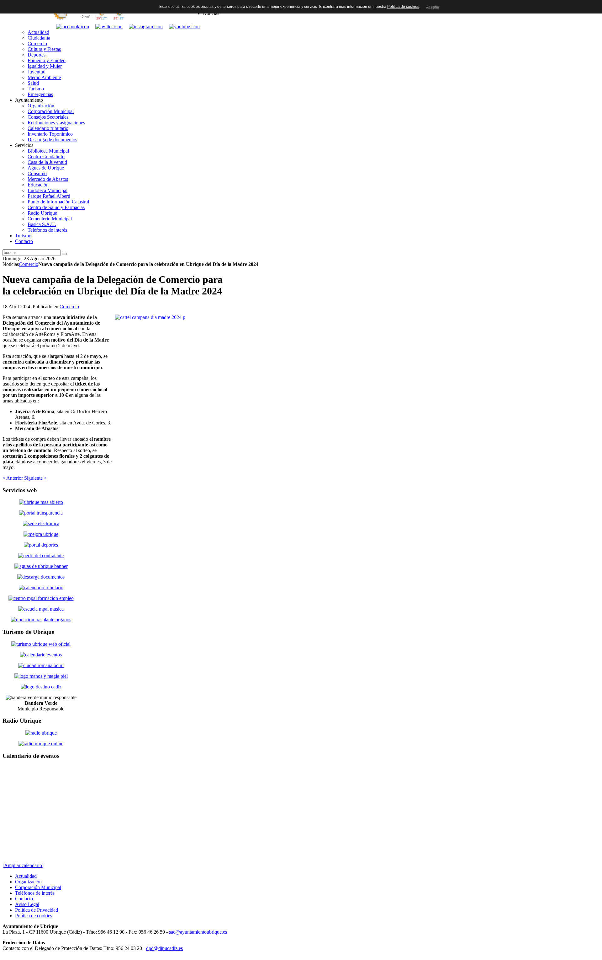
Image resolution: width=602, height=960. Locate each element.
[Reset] (64, 254)
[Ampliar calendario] (23, 865)
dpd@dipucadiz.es (164, 948)
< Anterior (13, 478)
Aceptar (432, 7)
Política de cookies (403, 6)
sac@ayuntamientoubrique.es (198, 932)
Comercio (28, 264)
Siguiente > (35, 478)
